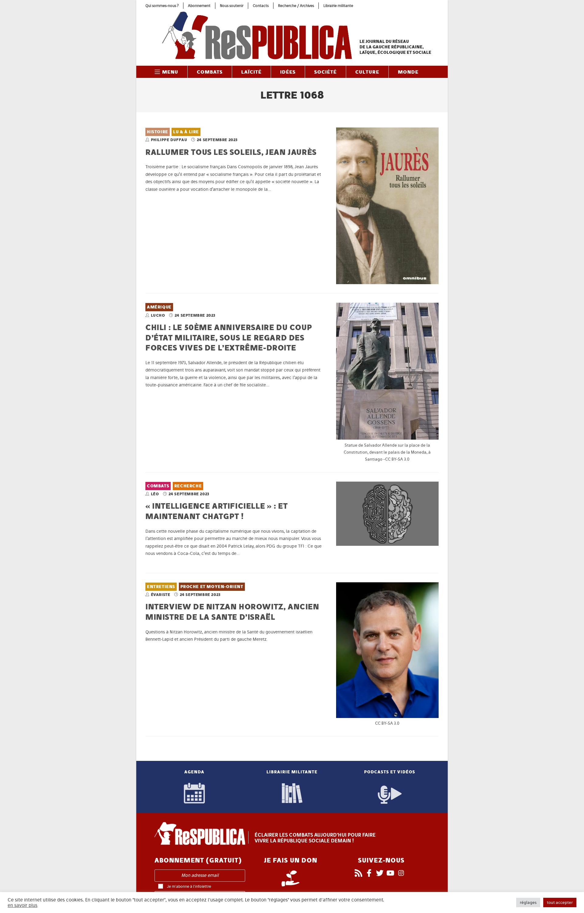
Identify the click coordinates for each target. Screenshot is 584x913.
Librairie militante (338, 5)
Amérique (159, 307)
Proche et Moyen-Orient (211, 586)
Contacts (261, 5)
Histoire (157, 131)
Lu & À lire (186, 131)
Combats (158, 486)
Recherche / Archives (296, 5)
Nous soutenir (231, 5)
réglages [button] (528, 902)
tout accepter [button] (560, 902)
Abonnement (199, 5)
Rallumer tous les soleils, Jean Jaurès (231, 152)
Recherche (188, 486)
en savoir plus (22, 905)
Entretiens (161, 586)
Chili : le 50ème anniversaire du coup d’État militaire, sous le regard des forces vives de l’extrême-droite (228, 337)
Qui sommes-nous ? (162, 5)
